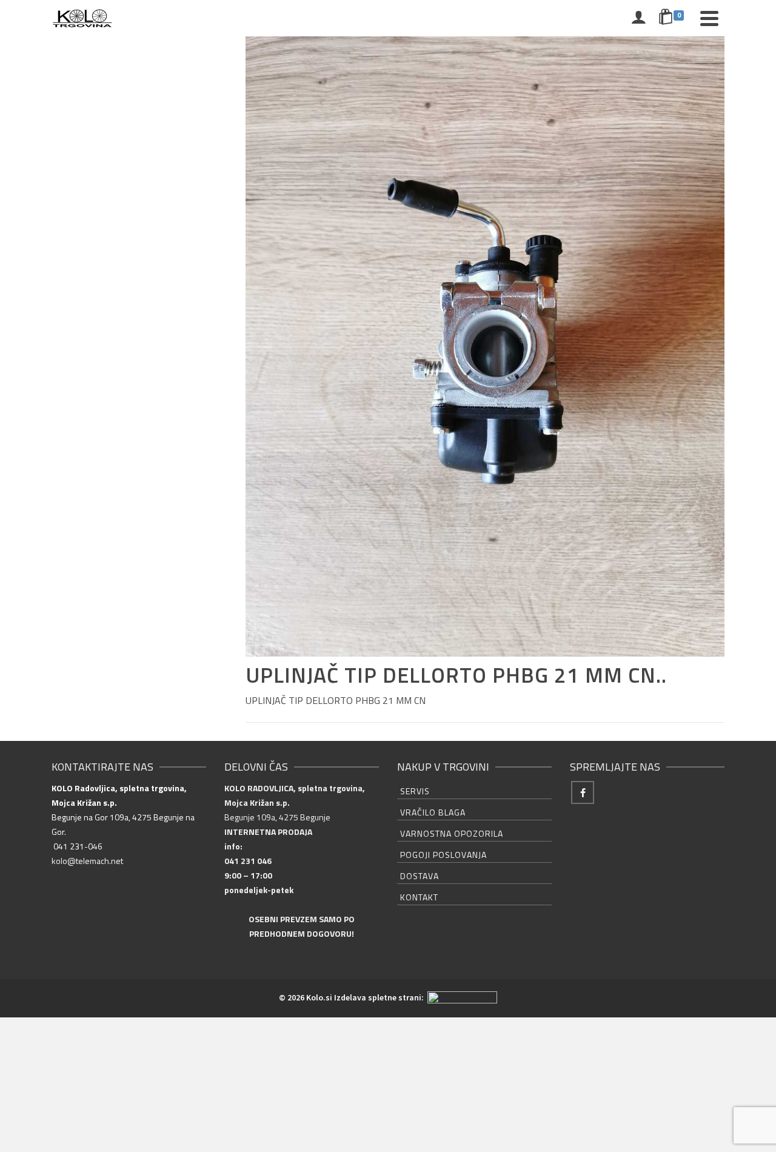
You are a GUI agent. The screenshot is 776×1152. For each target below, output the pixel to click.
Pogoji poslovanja (443, 854)
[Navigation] (709, 18)
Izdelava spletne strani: (380, 997)
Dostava (419, 875)
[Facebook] (582, 792)
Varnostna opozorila (451, 833)
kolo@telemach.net (87, 860)
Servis (415, 791)
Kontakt (419, 897)
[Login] (638, 18)
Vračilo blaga (433, 812)
